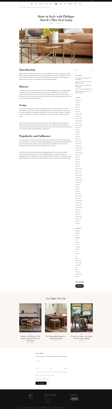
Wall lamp (77, 276)
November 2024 (78, 148)
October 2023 (78, 177)
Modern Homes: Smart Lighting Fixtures (84, 89)
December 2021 (78, 216)
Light (32, 3)
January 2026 (78, 116)
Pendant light (78, 265)
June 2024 (77, 159)
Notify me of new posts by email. (43, 378)
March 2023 (77, 193)
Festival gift (77, 246)
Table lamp (77, 271)
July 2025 (77, 130)
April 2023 (77, 191)
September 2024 (79, 152)
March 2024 (77, 166)
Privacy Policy (48, 400)
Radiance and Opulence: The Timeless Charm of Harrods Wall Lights (30, 338)
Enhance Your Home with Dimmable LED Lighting (83, 86)
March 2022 (77, 214)
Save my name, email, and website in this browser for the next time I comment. (52, 371)
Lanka (51, 23)
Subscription (47, 402)
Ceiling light (77, 237)
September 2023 (78, 180)
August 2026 (78, 100)
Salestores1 (28, 407)
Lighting (77, 258)
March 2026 (77, 111)
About (46, 397)
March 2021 (77, 223)
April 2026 (77, 109)
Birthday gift (77, 233)
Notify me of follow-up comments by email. (45, 375)
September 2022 (78, 207)
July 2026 (77, 102)
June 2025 (77, 132)
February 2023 (78, 196)
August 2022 (78, 209)
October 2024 (78, 150)
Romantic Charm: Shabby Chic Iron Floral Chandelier (83, 92)
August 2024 (78, 155)
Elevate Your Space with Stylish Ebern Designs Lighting (81, 337)
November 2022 (78, 202)
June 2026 (77, 104)
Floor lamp (77, 249)
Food (46, 3)
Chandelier (77, 242)
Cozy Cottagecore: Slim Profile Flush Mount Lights (83, 78)
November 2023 (78, 175)
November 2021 (78, 218)
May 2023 (77, 189)
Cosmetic (77, 244)
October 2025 (78, 123)
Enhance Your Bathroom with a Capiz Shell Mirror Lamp (83, 82)
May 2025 (77, 134)
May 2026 (77, 107)
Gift (36, 3)
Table (56, 13)
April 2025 (77, 136)
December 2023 (78, 173)
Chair (76, 240)
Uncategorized (78, 274)
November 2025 (78, 120)
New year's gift (78, 262)
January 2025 (78, 143)
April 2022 (77, 212)
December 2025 (78, 118)
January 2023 (78, 198)
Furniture (41, 3)
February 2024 (78, 168)
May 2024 (77, 161)
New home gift (78, 260)
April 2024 (77, 164)
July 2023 (77, 184)
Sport (51, 3)
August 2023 (78, 182)
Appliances (77, 230)
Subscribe (79, 286)
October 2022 (78, 205)
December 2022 (78, 200)
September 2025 (79, 125)
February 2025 (78, 141)
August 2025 (78, 127)
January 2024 (78, 171)
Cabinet (77, 235)
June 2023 (77, 186)
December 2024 (78, 145)
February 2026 (78, 114)
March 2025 (77, 139)
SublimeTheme (44, 407)
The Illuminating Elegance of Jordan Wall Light (56, 337)
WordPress (55, 407)
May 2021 (77, 221)
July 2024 (77, 157)
